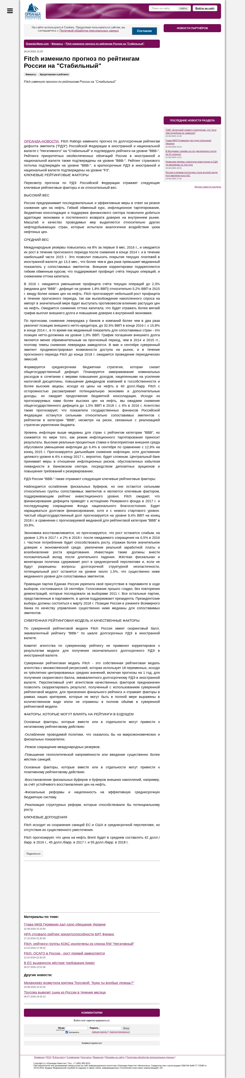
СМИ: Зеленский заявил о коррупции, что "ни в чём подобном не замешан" (191, 131)
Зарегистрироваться (120, 1032)
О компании (73, 1057)
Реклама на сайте (115, 1057)
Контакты (86, 1057)
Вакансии (98, 1057)
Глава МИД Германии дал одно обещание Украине (65, 924)
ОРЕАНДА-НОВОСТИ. (42, 141)
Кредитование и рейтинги (54, 74)
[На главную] (33, 11)
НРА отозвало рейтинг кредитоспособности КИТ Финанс (69, 934)
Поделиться (33, 853)
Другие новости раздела (207, 187)
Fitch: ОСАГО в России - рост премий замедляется (64, 953)
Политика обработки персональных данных (150, 1057)
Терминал (39, 1057)
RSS (48, 1057)
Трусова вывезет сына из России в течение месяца (65, 992)
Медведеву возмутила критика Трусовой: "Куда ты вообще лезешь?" (79, 983)
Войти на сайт (205, 8)
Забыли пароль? (100, 1032)
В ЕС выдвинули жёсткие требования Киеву (59, 963)
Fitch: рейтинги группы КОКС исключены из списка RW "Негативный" (79, 944)
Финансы (30, 74)
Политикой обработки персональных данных (89, 30)
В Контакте (59, 1057)
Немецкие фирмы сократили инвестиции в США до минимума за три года (192, 163)
